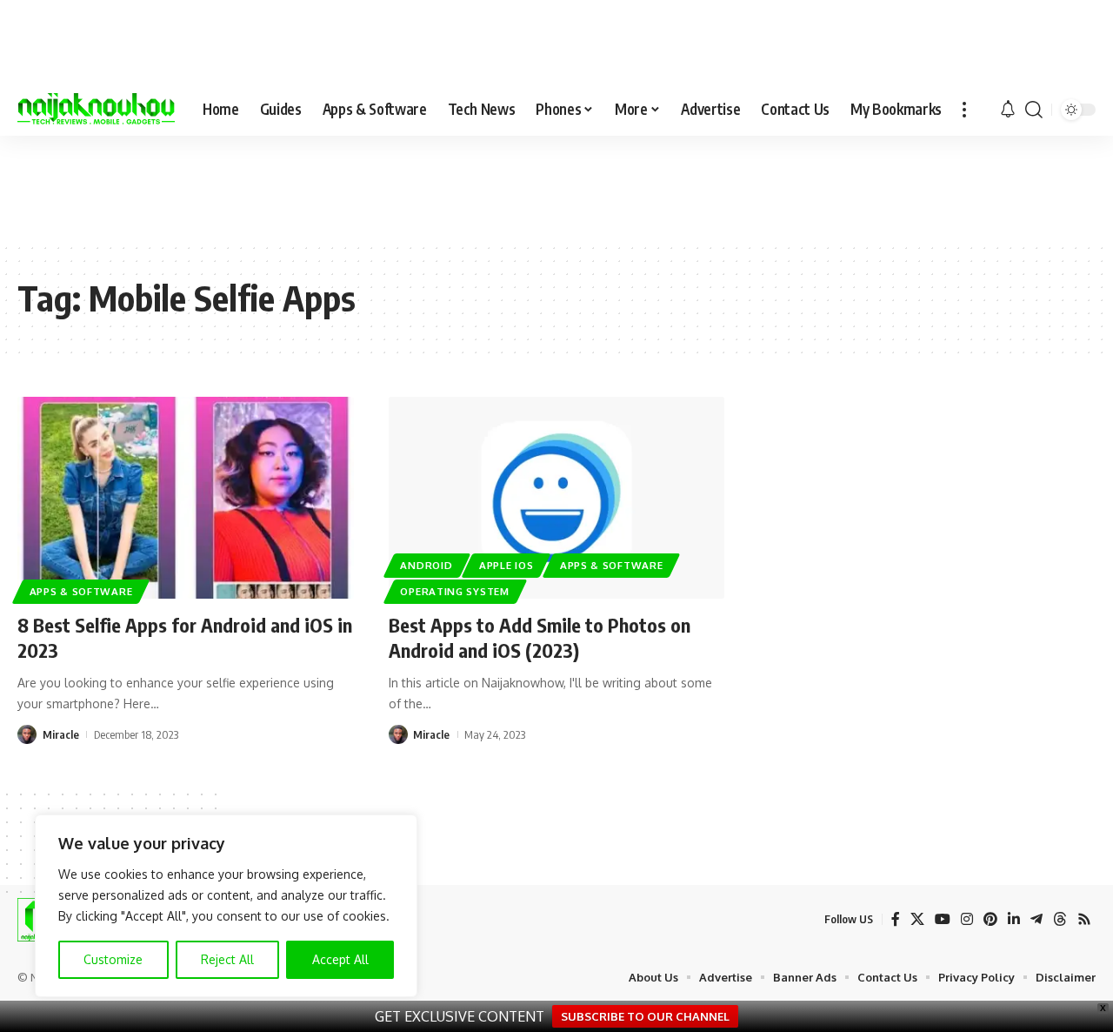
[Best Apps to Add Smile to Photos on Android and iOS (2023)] (557, 498)
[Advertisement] (556, 188)
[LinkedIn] (1013, 919)
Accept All (340, 959)
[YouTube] (942, 919)
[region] (226, 905)
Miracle (61, 734)
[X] (917, 919)
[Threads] (1060, 919)
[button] (964, 110)
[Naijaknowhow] (96, 110)
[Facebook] (895, 919)
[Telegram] (1036, 919)
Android (426, 565)
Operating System (454, 591)
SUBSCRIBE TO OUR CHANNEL (645, 1016)
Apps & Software (81, 591)
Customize (113, 959)
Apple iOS (506, 565)
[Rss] (1084, 919)
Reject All (227, 959)
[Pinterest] (990, 919)
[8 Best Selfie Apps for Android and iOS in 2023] (185, 498)
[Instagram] (966, 919)
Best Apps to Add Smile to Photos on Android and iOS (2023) (539, 637)
